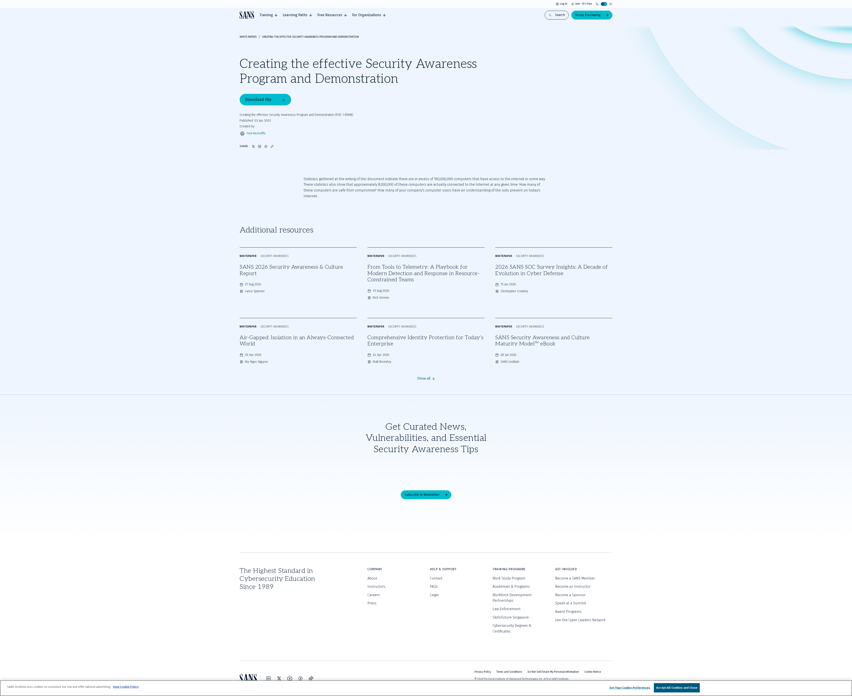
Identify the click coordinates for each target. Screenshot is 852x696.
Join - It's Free (583, 3)
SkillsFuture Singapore (511, 617)
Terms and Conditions (509, 671)
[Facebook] (300, 678)
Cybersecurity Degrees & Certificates (512, 628)
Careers (373, 595)
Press (372, 603)
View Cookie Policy (126, 686)
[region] (426, 688)
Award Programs (568, 611)
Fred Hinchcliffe (256, 133)
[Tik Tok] (311, 678)
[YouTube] (289, 678)
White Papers (248, 36)
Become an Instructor (572, 586)
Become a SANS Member (575, 578)
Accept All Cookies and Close (676, 687)
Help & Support (443, 569)
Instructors (376, 586)
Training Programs (509, 569)
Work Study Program (509, 578)
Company (374, 569)
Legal (434, 595)
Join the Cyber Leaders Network (580, 620)
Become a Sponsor (570, 595)
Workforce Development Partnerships (512, 598)
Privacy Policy (483, 671)
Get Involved (566, 569)
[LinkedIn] (268, 678)
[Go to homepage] (247, 15)
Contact (436, 578)
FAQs (434, 586)
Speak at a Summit (570, 603)
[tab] (268, 15)
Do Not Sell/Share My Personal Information (553, 671)
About (372, 578)
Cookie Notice (592, 671)
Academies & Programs (511, 586)
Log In (563, 3)
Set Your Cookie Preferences (629, 687)
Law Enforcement (507, 609)
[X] (279, 678)
